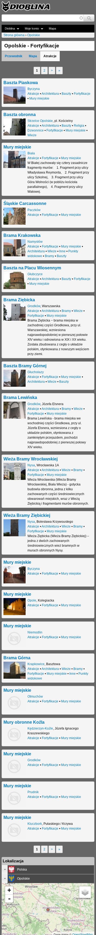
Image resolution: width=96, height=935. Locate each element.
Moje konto (30, 28)
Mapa (52, 28)
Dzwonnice (35, 130)
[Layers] (85, 892)
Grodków (33, 306)
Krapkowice (36, 664)
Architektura (50, 94)
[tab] (48, 869)
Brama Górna (16, 657)
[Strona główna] (26, 6)
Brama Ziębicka (19, 299)
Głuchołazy (35, 372)
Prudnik (33, 792)
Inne (62, 251)
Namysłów (35, 242)
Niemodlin (34, 632)
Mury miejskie (39, 98)
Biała (31, 153)
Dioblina (8, 28)
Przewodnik (13, 56)
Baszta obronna (19, 114)
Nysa (31, 465)
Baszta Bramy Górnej (24, 365)
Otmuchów (35, 696)
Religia (79, 125)
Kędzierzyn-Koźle (40, 728)
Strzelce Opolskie (40, 121)
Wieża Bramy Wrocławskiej (30, 458)
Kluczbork (34, 824)
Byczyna (33, 89)
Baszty (66, 94)
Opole (31, 600)
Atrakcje (33, 94)
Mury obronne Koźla (24, 722)
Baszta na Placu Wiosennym (32, 267)
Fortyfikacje (82, 94)
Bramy (49, 256)
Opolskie (33, 35)
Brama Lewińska (20, 397)
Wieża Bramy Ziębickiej (26, 515)
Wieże (32, 135)
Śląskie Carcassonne (24, 203)
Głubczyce (35, 274)
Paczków (34, 210)
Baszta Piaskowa (20, 82)
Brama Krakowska (22, 235)
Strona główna (14, 35)
